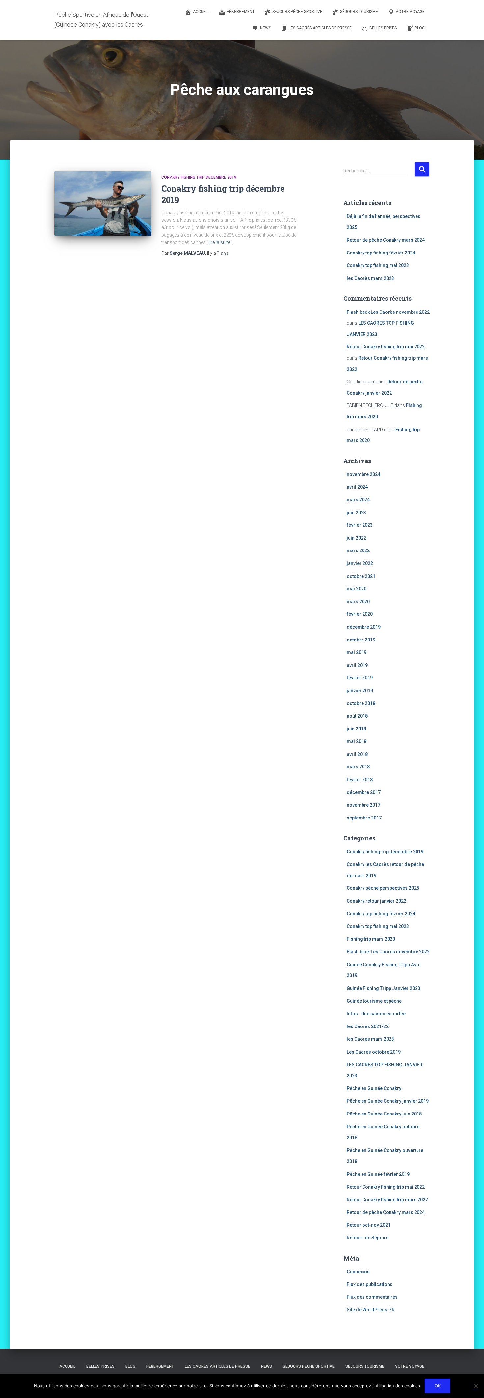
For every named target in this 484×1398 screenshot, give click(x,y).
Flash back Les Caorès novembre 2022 (388, 312)
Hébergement (160, 1366)
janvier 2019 (360, 690)
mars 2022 (358, 550)
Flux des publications (369, 1284)
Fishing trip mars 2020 (371, 939)
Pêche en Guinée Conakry (374, 1088)
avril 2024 (357, 487)
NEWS (266, 1366)
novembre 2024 (363, 474)
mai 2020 (356, 588)
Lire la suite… (220, 242)
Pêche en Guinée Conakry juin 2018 (384, 1113)
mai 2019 (356, 652)
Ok (438, 1385)
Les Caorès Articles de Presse (217, 1366)
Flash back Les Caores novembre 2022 (388, 951)
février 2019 (360, 677)
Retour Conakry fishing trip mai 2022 (386, 346)
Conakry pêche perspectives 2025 (383, 888)
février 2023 (360, 525)
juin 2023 (356, 512)
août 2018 (357, 716)
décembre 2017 (364, 792)
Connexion (358, 1271)
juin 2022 (356, 538)
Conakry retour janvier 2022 (376, 901)
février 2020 (360, 614)
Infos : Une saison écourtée (376, 1013)
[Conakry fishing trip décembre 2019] (102, 203)
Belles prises (100, 1366)
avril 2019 (357, 665)
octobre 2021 (361, 576)
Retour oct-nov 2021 (368, 1225)
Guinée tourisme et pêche (374, 1001)
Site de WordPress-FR (371, 1309)
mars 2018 (358, 766)
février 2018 (360, 779)
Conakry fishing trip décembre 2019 (198, 177)
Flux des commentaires (372, 1297)
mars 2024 (358, 499)
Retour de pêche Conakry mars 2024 (386, 240)
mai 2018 (356, 741)
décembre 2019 (364, 627)
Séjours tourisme (364, 1366)
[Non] (475, 1386)
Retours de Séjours (368, 1237)
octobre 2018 (361, 703)
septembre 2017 (364, 817)
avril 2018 (357, 754)
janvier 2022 (360, 563)
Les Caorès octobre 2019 (374, 1052)
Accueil (67, 1366)
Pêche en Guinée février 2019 (378, 1174)
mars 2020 (358, 601)
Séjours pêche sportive (309, 1366)
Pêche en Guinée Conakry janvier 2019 (388, 1101)
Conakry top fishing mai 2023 (378, 265)
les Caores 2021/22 (368, 1026)
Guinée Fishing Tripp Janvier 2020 (383, 988)
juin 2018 (356, 728)
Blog (130, 1366)
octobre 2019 (361, 639)
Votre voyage (409, 1366)
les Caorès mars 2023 (370, 278)
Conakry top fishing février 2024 (381, 252)
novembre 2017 (363, 805)
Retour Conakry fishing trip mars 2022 (387, 1199)
